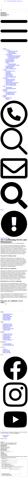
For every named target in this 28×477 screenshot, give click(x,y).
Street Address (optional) (7, 466)
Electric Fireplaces (12, 63)
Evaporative (8, 72)
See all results (3, 454)
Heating (4, 48)
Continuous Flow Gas (10, 80)
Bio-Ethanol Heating (10, 66)
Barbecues (5, 89)
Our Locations (3, 341)
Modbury (8, 99)
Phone (3, 462)
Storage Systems (9, 81)
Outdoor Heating (9, 67)
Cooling (4, 69)
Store (3, 464)
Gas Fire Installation (12, 53)
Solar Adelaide (9, 87)
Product (3, 465)
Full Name (4, 460)
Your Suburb (4, 468)
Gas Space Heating (10, 59)
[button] (14, 31)
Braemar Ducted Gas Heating (14, 55)
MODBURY (3, 12)
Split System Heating (10, 60)
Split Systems (8, 73)
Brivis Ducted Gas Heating (13, 56)
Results (2, 452)
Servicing (5, 90)
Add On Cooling (9, 75)
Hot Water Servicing (10, 93)
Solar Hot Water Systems (11, 83)
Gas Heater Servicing (10, 94)
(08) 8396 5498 (4, 13)
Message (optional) (6, 473)
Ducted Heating (9, 54)
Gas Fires (8, 49)
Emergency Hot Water (10, 79)
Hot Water (5, 77)
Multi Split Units (9, 74)
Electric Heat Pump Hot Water (12, 82)
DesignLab (16, 433)
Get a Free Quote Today (6, 475)
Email (3, 461)
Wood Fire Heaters (9, 61)
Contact (4, 96)
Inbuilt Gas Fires (11, 52)
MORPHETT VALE (5, 14)
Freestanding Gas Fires (13, 51)
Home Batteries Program (11, 88)
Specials (5, 95)
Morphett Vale (9, 97)
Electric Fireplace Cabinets (13, 65)
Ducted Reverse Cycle (13, 58)
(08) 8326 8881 (4, 15)
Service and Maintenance (11, 68)
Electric (7, 62)
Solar (4, 86)
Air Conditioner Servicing (11, 92)
